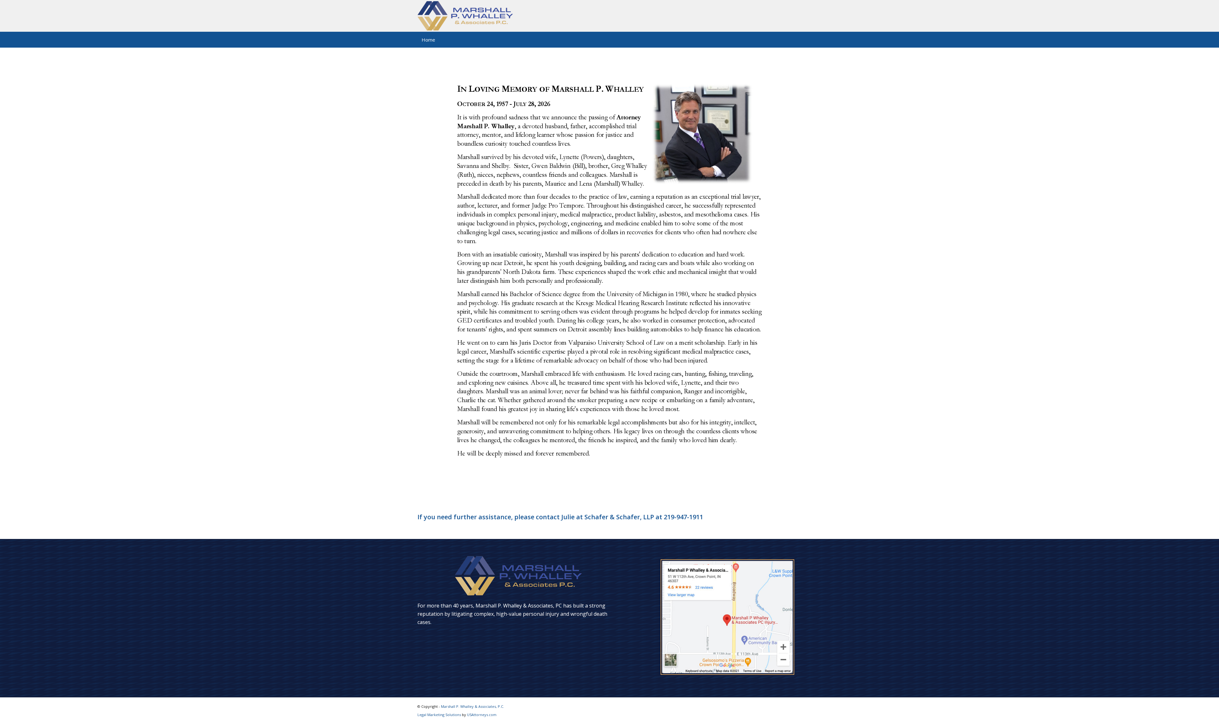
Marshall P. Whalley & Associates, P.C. (472, 706)
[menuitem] (428, 40)
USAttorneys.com (481, 714)
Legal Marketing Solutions (439, 714)
